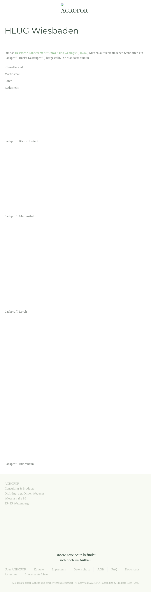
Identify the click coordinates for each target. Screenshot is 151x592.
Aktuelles (11, 574)
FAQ (114, 569)
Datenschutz (82, 569)
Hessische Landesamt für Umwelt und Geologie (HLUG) (51, 53)
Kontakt (39, 569)
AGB (100, 569)
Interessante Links (37, 574)
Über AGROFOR (15, 569)
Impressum (59, 569)
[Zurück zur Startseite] (75, 9)
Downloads (132, 569)
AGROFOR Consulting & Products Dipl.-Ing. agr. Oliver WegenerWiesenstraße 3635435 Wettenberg (24, 493)
